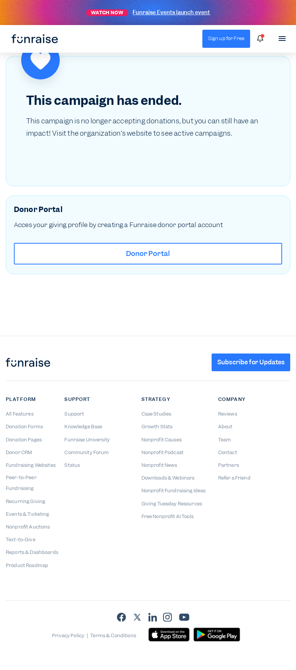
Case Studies (156, 414)
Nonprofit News (159, 465)
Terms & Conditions (113, 635)
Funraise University (87, 439)
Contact (227, 452)
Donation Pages (24, 439)
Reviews (227, 414)
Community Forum (86, 452)
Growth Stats (157, 426)
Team (224, 439)
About (225, 426)
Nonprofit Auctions (28, 527)
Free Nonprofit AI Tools (167, 516)
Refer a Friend (234, 478)
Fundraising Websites (31, 465)
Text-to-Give (20, 539)
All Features (20, 414)
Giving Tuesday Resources (171, 503)
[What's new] (260, 38)
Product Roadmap (27, 565)
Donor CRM (19, 452)
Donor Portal (148, 253)
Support (74, 414)
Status (72, 465)
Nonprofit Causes (161, 439)
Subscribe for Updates (250, 362)
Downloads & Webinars (168, 478)
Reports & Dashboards (32, 552)
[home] (35, 39)
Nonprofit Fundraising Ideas (173, 490)
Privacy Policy (68, 635)
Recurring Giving (25, 501)
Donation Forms (24, 426)
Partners (228, 465)
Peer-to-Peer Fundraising (21, 483)
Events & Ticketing (27, 514)
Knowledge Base (83, 426)
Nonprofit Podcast (162, 452)
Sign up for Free (226, 38)
